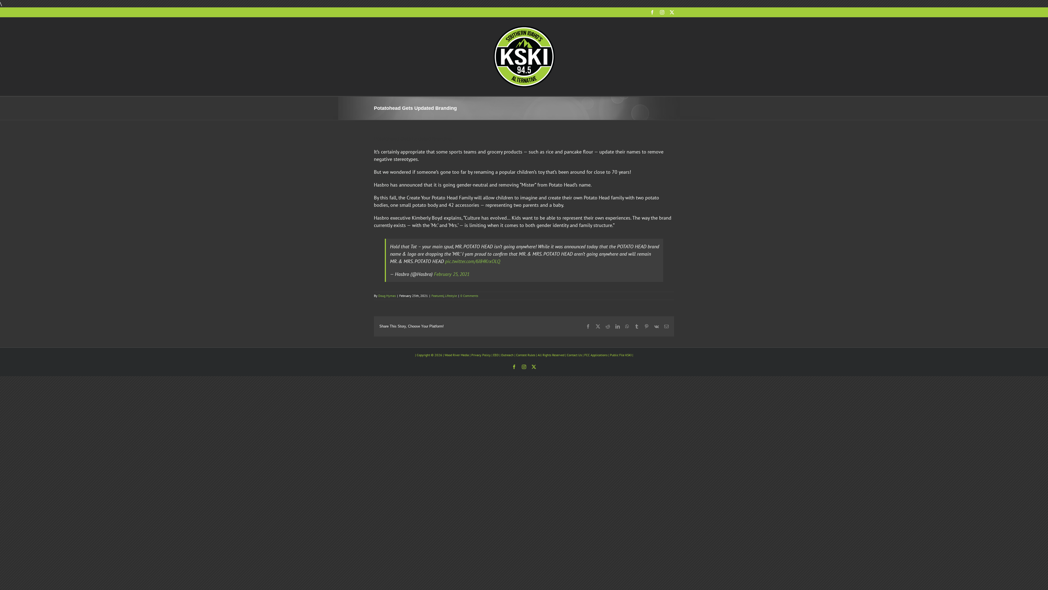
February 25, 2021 (451, 274)
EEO (496, 355)
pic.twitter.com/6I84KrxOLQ (472, 261)
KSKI (628, 355)
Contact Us (574, 355)
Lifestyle (451, 296)
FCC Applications (596, 355)
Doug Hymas (387, 296)
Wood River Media (457, 355)
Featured (437, 296)
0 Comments (469, 296)
